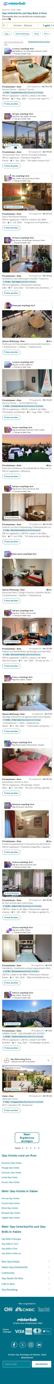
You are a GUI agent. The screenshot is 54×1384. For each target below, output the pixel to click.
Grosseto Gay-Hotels (11, 1172)
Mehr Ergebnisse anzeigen (27, 1138)
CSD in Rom (8, 1284)
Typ (6, 33)
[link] (27, 94)
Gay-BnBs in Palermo (11, 1253)
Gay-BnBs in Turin (10, 1243)
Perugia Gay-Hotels (11, 1167)
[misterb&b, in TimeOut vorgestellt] (44, 1309)
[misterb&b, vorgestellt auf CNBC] (25, 1309)
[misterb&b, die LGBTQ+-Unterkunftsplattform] (13, 3)
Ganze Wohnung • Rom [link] (13, 341)
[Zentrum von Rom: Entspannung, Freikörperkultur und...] (47, 519)
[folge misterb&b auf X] (22, 1345)
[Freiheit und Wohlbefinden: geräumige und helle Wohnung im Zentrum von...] (47, 643)
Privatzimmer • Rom (11, 86)
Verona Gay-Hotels (10, 1198)
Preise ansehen (11, 104)
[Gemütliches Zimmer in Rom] (47, 774)
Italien (13, 10)
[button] (27, 1060)
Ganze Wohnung (22, 34)
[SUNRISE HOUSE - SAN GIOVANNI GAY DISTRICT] (47, 1025)
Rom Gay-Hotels (11, 1261)
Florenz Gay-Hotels (11, 1203)
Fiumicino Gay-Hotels (11, 1163)
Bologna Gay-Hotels (11, 1213)
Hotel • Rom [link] (8, 1096)
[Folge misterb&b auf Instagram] (31, 1345)
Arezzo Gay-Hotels (11, 1182)
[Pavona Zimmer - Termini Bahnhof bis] (47, 395)
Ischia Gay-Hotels (10, 1177)
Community (8, 1272)
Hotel (36, 34)
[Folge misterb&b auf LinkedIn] (39, 1345)
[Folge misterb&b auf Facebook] (14, 1345)
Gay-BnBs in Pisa (9, 1248)
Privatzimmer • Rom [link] (11, 465)
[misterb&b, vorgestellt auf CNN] (8, 1309)
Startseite (5, 10)
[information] (10, 51)
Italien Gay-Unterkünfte (15, 1267)
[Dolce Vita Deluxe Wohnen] (47, 208)
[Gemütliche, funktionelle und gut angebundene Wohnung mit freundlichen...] (47, 960)
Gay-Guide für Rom (12, 1278)
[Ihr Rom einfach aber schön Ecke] (47, 895)
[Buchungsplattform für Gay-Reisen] (27, 1319)
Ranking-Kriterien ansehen (39, 42)
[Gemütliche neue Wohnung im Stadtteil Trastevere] (47, 270)
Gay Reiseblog (9, 1289)
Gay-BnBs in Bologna (11, 1239)
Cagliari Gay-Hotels (11, 1217)
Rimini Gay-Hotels (10, 1208)
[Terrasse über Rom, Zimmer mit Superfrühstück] (47, 146)
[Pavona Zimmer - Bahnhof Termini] (47, 81)
